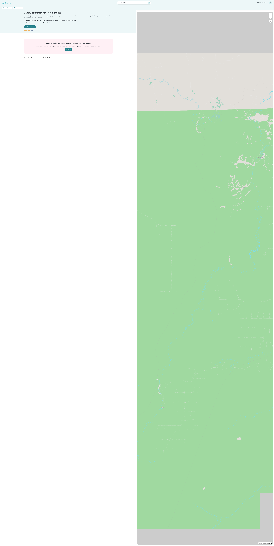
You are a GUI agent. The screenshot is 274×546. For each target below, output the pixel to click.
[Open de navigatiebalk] (270, 2)
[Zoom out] (270, 17)
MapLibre (260, 543)
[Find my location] (270, 21)
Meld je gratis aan (30, 26)
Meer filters (18, 8)
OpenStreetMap (267, 543)
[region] (205, 278)
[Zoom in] (270, 14)
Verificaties (8, 8)
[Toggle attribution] (271, 543)
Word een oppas (262, 2)
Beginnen (68, 49)
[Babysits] (6, 2)
